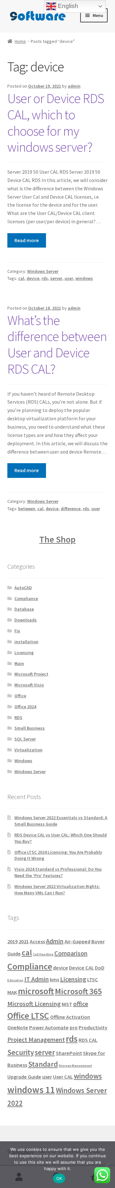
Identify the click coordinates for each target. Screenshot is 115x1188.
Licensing (24, 652)
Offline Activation (70, 1017)
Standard (43, 1064)
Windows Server (42, 271)
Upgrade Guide (24, 1076)
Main (19, 663)
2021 (24, 941)
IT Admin (36, 979)
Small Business (29, 728)
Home (20, 41)
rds (45, 278)
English (67, 6)
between (26, 508)
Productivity (93, 1027)
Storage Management (75, 1066)
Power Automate (49, 1027)
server (56, 278)
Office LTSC (28, 1015)
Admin (55, 941)
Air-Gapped (77, 941)
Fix (17, 631)
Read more (26, 240)
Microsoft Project (31, 674)
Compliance (26, 598)
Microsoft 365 (78, 991)
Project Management (36, 1039)
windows (84, 278)
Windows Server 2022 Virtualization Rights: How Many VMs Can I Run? (57, 889)
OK (59, 1178)
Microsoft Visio (29, 685)
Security (20, 1052)
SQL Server (25, 739)
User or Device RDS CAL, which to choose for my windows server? (55, 122)
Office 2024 (25, 706)
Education (15, 980)
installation (26, 642)
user (69, 278)
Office (20, 696)
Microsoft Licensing (34, 1004)
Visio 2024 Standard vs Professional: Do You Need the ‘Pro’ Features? (58, 872)
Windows (23, 761)
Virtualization (28, 750)
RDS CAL (88, 1040)
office (80, 1004)
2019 (12, 941)
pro (74, 1027)
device (33, 278)
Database (24, 609)
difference (70, 508)
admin (74, 86)
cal (21, 278)
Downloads (25, 620)
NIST (67, 1004)
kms (54, 979)
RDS (18, 717)
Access (37, 941)
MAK (12, 992)
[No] (107, 1164)
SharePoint (69, 1053)
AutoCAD (23, 587)
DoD (99, 967)
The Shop (57, 539)
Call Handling (43, 954)
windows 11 (31, 1090)
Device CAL (81, 967)
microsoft (36, 991)
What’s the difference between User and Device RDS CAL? (57, 344)
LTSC (92, 979)
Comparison (71, 953)
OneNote (17, 1027)
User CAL (63, 1076)
